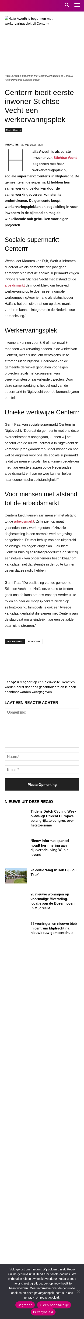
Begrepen (25, 1305)
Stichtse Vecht (64, 158)
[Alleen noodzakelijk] (78, 1291)
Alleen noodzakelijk (54, 1305)
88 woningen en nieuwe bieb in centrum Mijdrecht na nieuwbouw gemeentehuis (54, 928)
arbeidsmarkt (15, 285)
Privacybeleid (43, 1312)
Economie (34, 641)
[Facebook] (12, 657)
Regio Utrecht (13, 130)
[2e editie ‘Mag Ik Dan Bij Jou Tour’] (16, 875)
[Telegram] (40, 657)
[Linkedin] (26, 657)
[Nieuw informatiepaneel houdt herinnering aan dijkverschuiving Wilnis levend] (16, 846)
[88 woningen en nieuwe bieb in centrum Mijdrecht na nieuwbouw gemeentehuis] (16, 929)
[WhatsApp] (68, 657)
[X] (54, 657)
